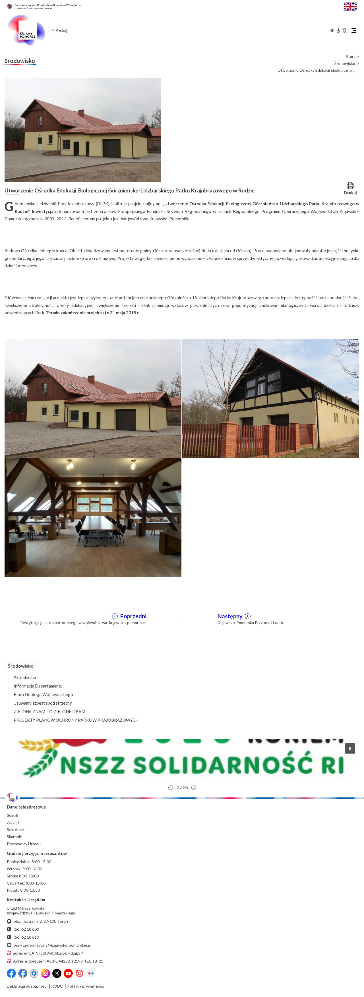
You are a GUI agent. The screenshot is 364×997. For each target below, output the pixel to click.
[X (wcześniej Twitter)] (56, 973)
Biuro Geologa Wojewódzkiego (43, 694)
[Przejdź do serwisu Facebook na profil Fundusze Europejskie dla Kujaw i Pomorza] (22, 973)
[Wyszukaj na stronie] (52, 30)
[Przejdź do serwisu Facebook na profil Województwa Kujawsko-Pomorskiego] (11, 973)
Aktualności (25, 677)
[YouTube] (68, 973)
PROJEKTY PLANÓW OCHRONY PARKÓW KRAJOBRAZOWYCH (76, 720)
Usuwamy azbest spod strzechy (43, 702)
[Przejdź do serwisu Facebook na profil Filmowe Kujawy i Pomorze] (34, 973)
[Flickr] (91, 973)
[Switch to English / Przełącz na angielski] (350, 6)
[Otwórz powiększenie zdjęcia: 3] (93, 516)
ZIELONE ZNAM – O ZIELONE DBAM (49, 711)
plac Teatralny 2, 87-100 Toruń (41, 921)
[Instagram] (45, 973)
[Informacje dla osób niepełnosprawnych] (341, 30)
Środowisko (344, 63)
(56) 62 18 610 (26, 937)
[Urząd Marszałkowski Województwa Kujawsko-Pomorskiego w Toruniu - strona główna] (26, 30)
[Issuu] (79, 973)
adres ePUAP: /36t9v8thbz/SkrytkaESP (48, 953)
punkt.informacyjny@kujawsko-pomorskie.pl (52, 945)
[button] (182, 760)
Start (350, 57)
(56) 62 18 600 (26, 929)
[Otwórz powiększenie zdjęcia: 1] (93, 398)
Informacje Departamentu (38, 685)
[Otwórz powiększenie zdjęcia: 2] (270, 398)
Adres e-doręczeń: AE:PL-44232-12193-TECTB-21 (58, 961)
